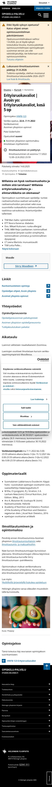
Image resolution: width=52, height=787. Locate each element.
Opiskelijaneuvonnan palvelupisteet (20, 317)
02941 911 (24, 764)
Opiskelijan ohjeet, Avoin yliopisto (19, 291)
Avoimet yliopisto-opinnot (16, 296)
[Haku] (40, 15)
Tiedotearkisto (7, 689)
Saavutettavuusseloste (10, 731)
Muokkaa (24, 416)
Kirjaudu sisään (43, 8)
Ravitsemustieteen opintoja (16, 286)
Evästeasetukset (8, 737)
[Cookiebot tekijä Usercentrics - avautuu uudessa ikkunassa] (37, 359)
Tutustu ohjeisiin (15, 59)
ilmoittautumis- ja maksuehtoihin (18, 544)
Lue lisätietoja (37, 399)
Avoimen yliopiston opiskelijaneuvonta (21, 322)
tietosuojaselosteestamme (28, 389)
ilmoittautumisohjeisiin (23, 541)
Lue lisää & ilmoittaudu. (18, 79)
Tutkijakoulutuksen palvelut (15, 327)
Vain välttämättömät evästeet (26, 425)
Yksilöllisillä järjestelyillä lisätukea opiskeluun (24, 582)
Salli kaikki (26, 408)
